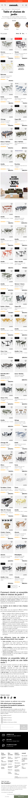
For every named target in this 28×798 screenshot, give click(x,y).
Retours (16, 760)
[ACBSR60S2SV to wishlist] (11, 452)
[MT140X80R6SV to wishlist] (25, 385)
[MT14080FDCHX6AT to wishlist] (11, 564)
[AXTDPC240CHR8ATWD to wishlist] (11, 361)
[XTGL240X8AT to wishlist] (25, 271)
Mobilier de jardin (8, 9)
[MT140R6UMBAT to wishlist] (25, 452)
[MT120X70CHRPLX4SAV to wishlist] (25, 338)
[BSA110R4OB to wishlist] (25, 430)
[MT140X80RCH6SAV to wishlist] (11, 226)
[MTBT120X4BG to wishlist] (25, 226)
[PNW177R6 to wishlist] (25, 151)
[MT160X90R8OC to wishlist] (25, 316)
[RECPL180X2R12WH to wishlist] (25, 474)
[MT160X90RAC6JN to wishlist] (25, 497)
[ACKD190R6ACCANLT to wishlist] (11, 474)
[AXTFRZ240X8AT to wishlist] (25, 361)
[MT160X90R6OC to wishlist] (11, 316)
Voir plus (14, 20)
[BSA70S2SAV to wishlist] (11, 84)
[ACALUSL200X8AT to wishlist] (11, 129)
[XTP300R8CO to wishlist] (25, 542)
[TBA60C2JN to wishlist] (11, 61)
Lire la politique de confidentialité (7, 792)
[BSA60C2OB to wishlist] (25, 84)
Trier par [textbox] (24, 33)
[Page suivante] (19, 586)
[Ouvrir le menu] (2, 5)
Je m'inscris (24, 727)
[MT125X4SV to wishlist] (11, 39)
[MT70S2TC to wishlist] (11, 204)
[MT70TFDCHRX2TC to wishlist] (11, 249)
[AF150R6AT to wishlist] (25, 293)
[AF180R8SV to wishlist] (25, 106)
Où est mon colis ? (17, 758)
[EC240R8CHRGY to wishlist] (11, 542)
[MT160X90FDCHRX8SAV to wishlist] (11, 407)
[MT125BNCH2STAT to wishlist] (25, 39)
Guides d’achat (2, 768)
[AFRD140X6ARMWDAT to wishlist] (11, 385)
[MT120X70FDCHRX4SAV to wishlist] (11, 271)
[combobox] (24, 33)
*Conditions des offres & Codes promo (24, 759)
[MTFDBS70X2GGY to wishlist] (11, 293)
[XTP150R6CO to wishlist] (25, 564)
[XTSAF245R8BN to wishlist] (11, 106)
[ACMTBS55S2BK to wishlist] (25, 407)
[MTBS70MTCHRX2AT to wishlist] (25, 249)
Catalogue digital (3, 758)
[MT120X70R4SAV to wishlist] (11, 151)
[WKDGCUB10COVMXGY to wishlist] (11, 497)
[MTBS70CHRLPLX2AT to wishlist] (11, 338)
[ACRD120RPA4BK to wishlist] (11, 519)
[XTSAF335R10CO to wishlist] (25, 204)
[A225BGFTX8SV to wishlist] (25, 129)
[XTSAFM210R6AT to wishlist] (11, 430)
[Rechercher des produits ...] (5, 5)
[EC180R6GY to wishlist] (25, 519)
